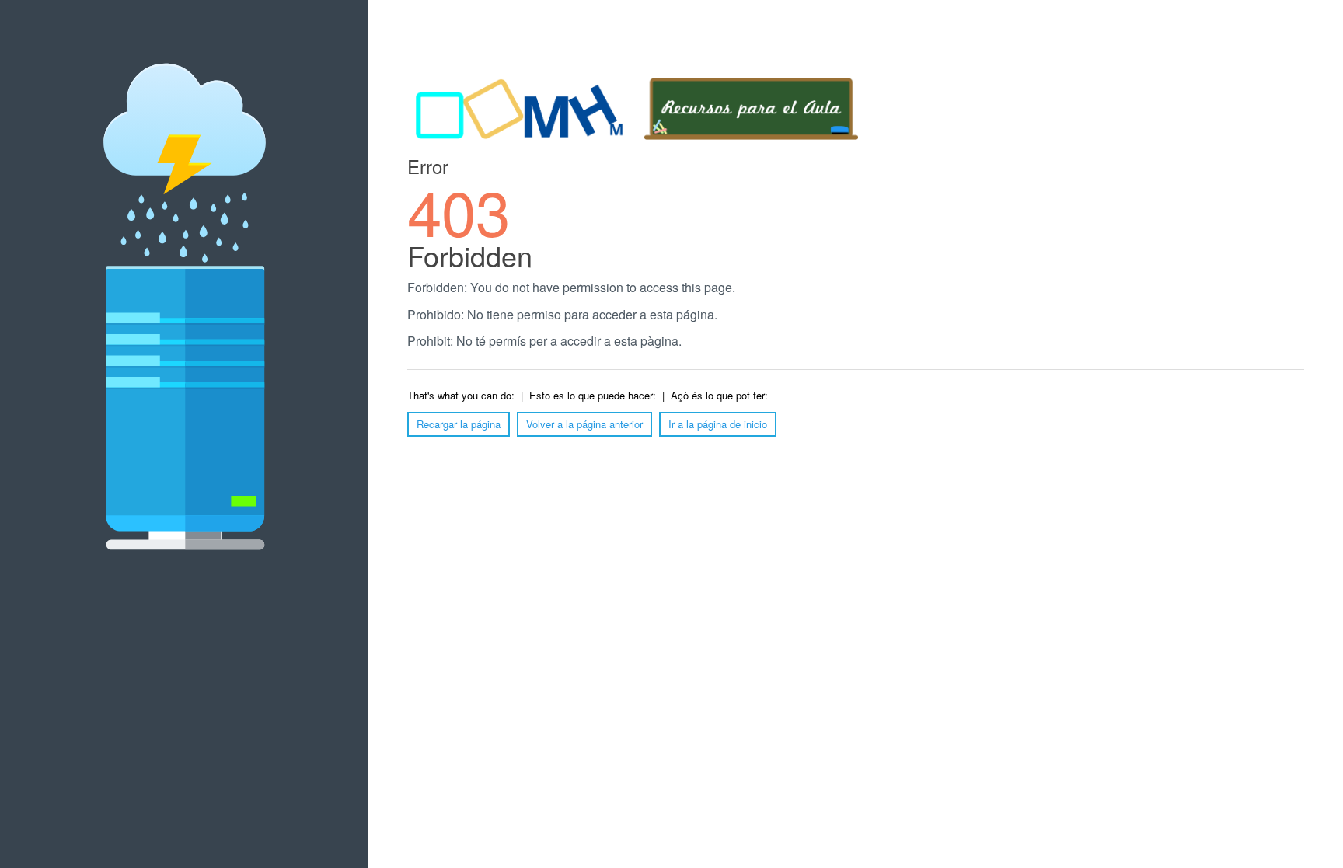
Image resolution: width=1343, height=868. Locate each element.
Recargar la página (459, 424)
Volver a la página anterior (584, 424)
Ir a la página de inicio (717, 424)
